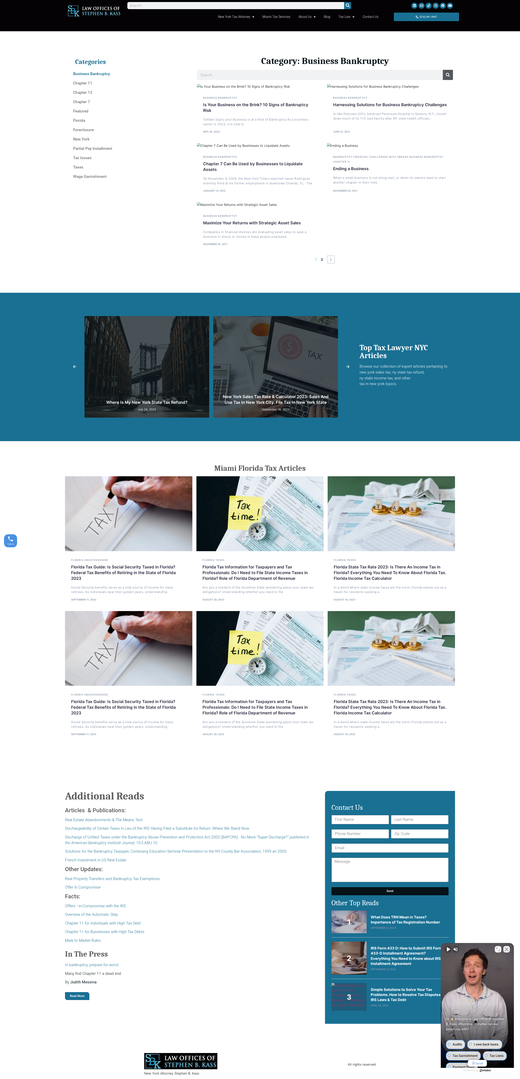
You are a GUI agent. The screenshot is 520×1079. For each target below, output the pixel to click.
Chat (285, 547)
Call (239, 547)
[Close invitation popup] (302, 532)
